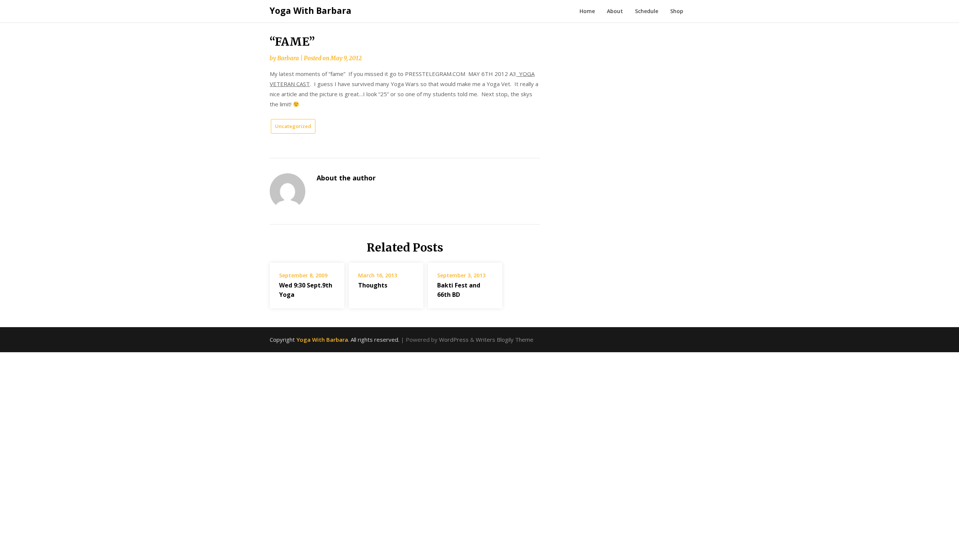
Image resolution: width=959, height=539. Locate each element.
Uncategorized (293, 126)
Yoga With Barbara (310, 10)
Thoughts (372, 285)
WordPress (454, 339)
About (615, 11)
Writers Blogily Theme (504, 339)
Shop (676, 11)
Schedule (646, 11)
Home (587, 11)
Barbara (288, 58)
